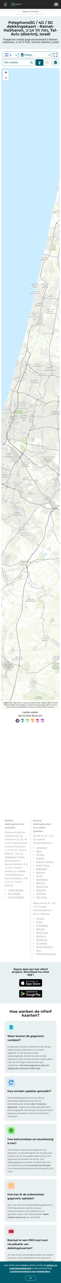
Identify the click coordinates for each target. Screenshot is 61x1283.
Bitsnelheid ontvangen (46, 62)
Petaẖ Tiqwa (42, 865)
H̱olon (39, 876)
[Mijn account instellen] (56, 4)
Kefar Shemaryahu (46, 954)
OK (30, 1278)
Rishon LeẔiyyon (45, 861)
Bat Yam (40, 883)
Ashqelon (41, 890)
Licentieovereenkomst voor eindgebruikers (30, 1271)
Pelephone (10, 857)
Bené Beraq (42, 879)
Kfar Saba (41, 897)
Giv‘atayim (41, 939)
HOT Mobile (14, 893)
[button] (6, 72)
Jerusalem (41, 847)
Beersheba (41, 869)
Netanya (40, 872)
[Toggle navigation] (5, 4)
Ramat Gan (42, 886)
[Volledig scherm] (55, 55)
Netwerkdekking (39, 62)
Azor (38, 950)
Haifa (39, 851)
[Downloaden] (30, 983)
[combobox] (10, 55)
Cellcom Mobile (16, 897)
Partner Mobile (15, 890)
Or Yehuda (41, 943)
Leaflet (5, 703)
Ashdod (40, 858)
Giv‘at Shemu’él (44, 947)
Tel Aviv (40, 854)
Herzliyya (41, 893)
